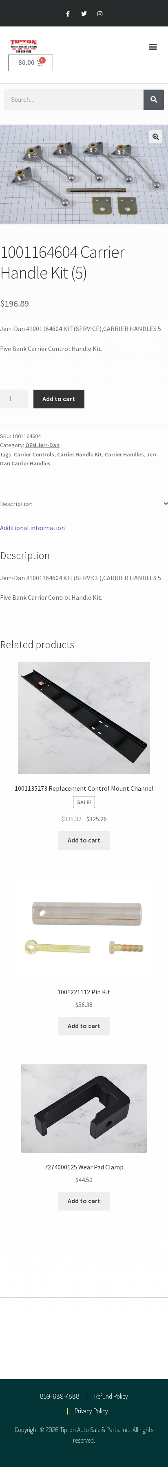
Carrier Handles (124, 454)
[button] (153, 46)
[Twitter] (84, 14)
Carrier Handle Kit (79, 454)
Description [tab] (16, 504)
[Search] (154, 100)
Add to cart (58, 399)
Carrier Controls (34, 454)
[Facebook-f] (68, 14)
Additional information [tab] (32, 528)
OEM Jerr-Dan (42, 445)
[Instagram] (100, 14)
